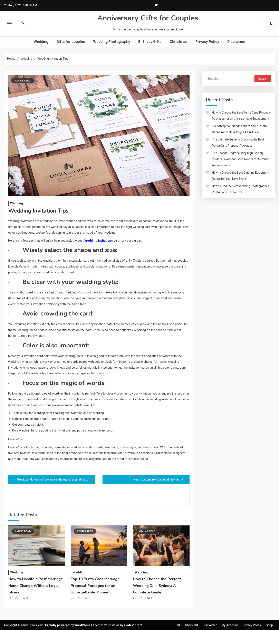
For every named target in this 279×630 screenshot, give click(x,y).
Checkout (191, 625)
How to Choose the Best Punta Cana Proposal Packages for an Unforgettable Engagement (241, 115)
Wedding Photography (111, 41)
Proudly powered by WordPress (68, 625)
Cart (177, 625)
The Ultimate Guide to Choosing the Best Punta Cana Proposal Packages (238, 142)
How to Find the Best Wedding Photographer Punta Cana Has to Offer (240, 189)
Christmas (178, 41)
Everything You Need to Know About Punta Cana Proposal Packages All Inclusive (239, 129)
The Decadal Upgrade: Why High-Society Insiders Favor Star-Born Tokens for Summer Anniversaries (241, 159)
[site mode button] (271, 23)
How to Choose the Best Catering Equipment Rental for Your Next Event (240, 175)
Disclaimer (236, 41)
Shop (269, 625)
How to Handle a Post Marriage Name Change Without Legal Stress (35, 585)
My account (230, 625)
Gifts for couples (70, 41)
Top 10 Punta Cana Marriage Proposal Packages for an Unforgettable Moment (95, 585)
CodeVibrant (133, 625)
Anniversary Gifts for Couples (147, 18)
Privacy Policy (207, 41)
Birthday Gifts (150, 41)
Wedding (41, 41)
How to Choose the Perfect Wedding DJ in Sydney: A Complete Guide (157, 585)
